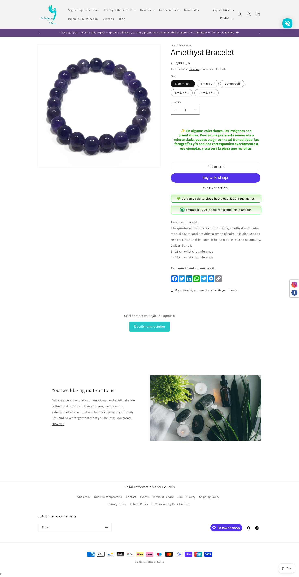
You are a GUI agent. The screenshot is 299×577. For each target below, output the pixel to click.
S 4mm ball (206, 93)
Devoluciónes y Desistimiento (171, 504)
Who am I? (83, 497)
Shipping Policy (209, 497)
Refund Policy (139, 504)
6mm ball (181, 93)
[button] (119, 10)
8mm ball (207, 83)
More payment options (215, 187)
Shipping (194, 68)
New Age (58, 424)
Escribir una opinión (149, 326)
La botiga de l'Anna (153, 561)
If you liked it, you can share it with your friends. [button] (206, 290)
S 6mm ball (232, 83)
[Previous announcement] (39, 33)
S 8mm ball (183, 83)
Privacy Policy (117, 504)
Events (144, 497)
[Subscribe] (106, 527)
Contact (131, 497)
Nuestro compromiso (108, 497)
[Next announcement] (259, 33)
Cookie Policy (186, 497)
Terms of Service (163, 497)
